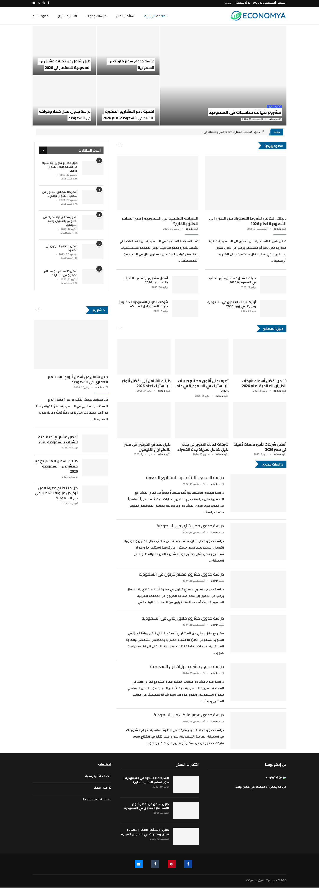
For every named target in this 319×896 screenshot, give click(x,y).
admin (272, 119)
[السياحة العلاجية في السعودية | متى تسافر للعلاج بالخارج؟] (157, 183)
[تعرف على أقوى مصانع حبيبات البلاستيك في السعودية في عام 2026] (202, 357)
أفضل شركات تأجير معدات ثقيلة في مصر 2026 (259, 447)
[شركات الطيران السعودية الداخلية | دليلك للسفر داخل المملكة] (185, 308)
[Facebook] (48, 3)
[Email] (34, 3)
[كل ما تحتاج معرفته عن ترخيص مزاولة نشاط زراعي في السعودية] (95, 494)
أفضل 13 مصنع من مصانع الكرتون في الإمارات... (60, 273)
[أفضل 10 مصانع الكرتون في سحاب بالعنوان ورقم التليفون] (93, 197)
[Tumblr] (39, 3)
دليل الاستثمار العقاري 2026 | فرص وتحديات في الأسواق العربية (145, 832)
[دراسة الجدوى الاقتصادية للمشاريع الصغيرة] (258, 493)
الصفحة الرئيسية (156, 16)
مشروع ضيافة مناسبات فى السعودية (245, 112)
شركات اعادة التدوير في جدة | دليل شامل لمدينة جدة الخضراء (203, 447)
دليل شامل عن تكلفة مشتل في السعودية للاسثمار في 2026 (64, 64)
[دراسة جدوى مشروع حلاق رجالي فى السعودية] (258, 633)
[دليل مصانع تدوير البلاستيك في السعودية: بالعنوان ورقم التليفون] (93, 168)
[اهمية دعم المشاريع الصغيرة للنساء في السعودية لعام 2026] (128, 100)
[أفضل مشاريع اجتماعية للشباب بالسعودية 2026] (185, 284)
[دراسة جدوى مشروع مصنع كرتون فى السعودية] (258, 589)
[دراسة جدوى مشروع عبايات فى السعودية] (258, 682)
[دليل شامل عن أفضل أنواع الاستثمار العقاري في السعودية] (71, 344)
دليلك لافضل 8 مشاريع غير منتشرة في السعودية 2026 (232, 280)
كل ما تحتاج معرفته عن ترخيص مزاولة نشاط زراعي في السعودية (56, 493)
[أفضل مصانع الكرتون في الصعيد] (93, 251)
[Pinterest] (44, 3)
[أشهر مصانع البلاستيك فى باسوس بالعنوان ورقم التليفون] (93, 222)
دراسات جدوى (96, 16)
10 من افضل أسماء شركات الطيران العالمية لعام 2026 (264, 383)
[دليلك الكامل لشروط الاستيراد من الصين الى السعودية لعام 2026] (245, 183)
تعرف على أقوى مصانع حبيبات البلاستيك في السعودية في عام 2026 (202, 386)
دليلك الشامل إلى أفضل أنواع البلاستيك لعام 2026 (146, 383)
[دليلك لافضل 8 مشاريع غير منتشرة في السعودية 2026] (273, 284)
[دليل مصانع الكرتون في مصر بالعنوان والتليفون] (143, 420)
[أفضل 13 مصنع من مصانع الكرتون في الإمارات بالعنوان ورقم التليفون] (93, 276)
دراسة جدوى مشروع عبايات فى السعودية (187, 666)
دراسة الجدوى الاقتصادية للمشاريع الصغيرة (185, 477)
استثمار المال (125, 16)
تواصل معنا (102, 788)
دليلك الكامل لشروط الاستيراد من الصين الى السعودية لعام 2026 (247, 220)
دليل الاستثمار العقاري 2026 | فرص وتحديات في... (231, 131)
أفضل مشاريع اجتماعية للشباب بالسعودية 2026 (146, 280)
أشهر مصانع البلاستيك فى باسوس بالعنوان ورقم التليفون (60, 221)
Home (228, 3)
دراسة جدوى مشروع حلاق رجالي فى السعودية (183, 618)
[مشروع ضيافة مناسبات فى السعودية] (223, 75)
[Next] (121, 145)
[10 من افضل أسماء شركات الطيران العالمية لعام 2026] (259, 357)
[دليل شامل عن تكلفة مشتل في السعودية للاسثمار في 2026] (64, 50)
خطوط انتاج (41, 16)
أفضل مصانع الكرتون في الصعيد (61, 248)
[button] (263, 132)
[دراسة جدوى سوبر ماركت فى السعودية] (128, 50)
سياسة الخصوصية (97, 800)
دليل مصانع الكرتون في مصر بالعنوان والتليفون (147, 447)
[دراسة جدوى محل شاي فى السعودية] (258, 541)
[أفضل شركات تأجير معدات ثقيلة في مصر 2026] (259, 420)
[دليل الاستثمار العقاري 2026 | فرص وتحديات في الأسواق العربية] (186, 836)
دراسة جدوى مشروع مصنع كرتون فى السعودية (181, 574)
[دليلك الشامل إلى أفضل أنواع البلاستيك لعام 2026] (143, 357)
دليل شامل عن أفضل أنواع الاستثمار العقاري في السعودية (78, 380)
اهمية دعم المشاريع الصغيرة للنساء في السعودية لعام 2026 (128, 114)
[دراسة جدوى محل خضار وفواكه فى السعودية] (64, 100)
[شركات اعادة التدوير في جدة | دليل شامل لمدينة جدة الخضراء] (202, 420)
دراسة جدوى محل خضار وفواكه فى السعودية (64, 114)
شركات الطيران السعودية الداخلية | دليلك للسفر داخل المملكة (143, 304)
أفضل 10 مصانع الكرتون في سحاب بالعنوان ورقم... (59, 194)
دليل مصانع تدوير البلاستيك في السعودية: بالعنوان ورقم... (59, 167)
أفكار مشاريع (67, 16)
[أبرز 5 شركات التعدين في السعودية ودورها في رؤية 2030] (273, 308)
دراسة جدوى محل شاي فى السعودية (190, 526)
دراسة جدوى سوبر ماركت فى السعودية (130, 64)
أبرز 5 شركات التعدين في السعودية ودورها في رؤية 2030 (231, 304)
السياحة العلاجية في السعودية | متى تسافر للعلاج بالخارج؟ (160, 220)
